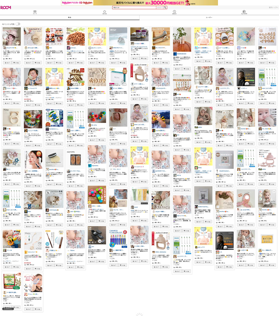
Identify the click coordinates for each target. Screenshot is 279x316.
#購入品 (239, 294)
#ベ (25, 218)
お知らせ (174, 12)
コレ (8, 62)
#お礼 (132, 210)
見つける (105, 12)
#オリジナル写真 (263, 132)
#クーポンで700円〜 (179, 300)
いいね (17, 62)
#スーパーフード (78, 51)
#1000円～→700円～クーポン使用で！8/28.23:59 (203, 51)
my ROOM (244, 12)
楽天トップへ (273, 7)
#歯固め (112, 51)
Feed (35, 12)
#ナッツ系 (70, 51)
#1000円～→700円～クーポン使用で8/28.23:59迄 (203, 171)
